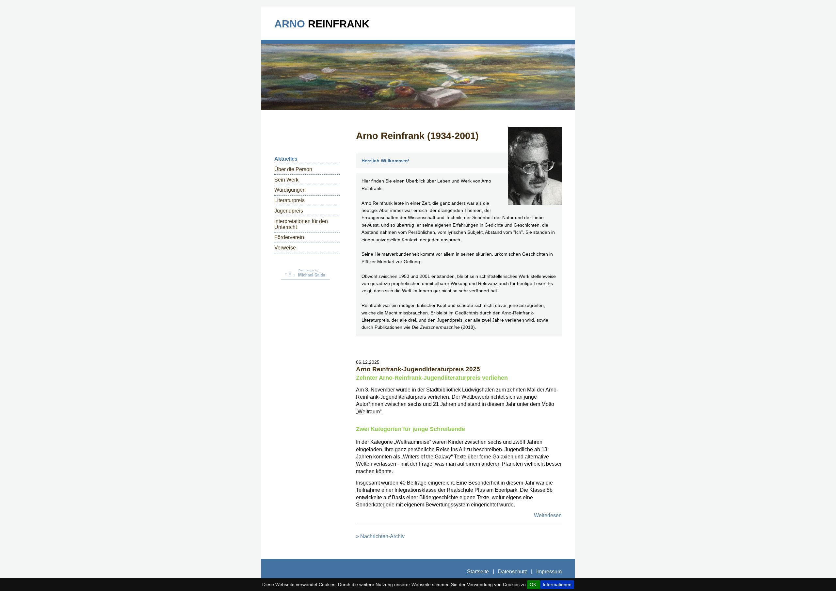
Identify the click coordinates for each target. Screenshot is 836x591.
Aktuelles (285, 159)
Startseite (478, 571)
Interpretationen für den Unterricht (301, 224)
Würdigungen (290, 190)
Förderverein (289, 237)
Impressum (549, 571)
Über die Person (293, 169)
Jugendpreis (288, 211)
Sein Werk (286, 180)
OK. (534, 584)
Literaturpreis (289, 200)
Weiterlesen (548, 515)
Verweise (285, 247)
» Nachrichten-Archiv (380, 536)
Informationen (557, 584)
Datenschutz (512, 571)
